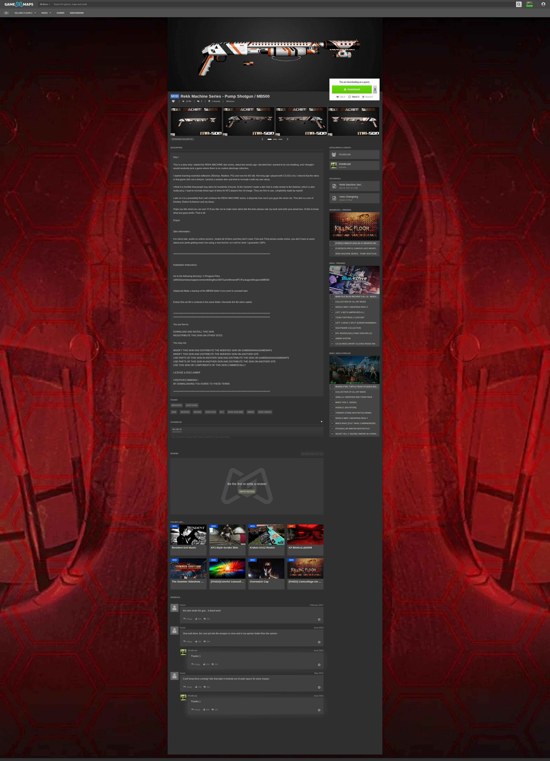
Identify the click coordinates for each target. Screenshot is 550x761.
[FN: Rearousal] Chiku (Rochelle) (353, 333)
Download (353, 89)
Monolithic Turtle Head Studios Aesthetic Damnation (356, 386)
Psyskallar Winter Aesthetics (352, 428)
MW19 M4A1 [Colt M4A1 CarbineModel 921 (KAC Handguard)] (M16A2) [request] (356, 423)
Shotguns (191, 405)
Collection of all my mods (350, 302)
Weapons (177, 405)
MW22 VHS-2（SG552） (346, 402)
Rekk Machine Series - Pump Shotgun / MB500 (356, 254)
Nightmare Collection (348, 328)
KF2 (222, 412)
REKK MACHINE (235, 412)
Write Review (247, 491)
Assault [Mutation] (345, 407)
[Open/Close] (321, 422)
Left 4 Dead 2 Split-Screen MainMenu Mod (356, 323)
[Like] (173, 101)
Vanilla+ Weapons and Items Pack (353, 397)
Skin (174, 412)
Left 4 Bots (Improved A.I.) (349, 312)
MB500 (250, 412)
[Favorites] (6, 13)
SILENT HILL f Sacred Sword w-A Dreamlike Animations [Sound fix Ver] (356, 434)
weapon (185, 412)
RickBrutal (345, 164)
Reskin (197, 412)
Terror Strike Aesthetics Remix (353, 413)
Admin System (343, 338)
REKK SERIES (264, 412)
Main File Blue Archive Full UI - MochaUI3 (356, 296)
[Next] (287, 139)
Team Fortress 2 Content (350, 317)
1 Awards (215, 101)
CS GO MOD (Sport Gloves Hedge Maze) (356, 344)
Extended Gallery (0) (182, 139)
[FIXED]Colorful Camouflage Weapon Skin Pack (356, 248)
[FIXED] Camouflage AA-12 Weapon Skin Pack (356, 243)
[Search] (519, 4)
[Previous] (262, 139)
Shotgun (211, 412)
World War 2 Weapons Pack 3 (351, 307)
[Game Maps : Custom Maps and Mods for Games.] (19, 4)
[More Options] (375, 89)
